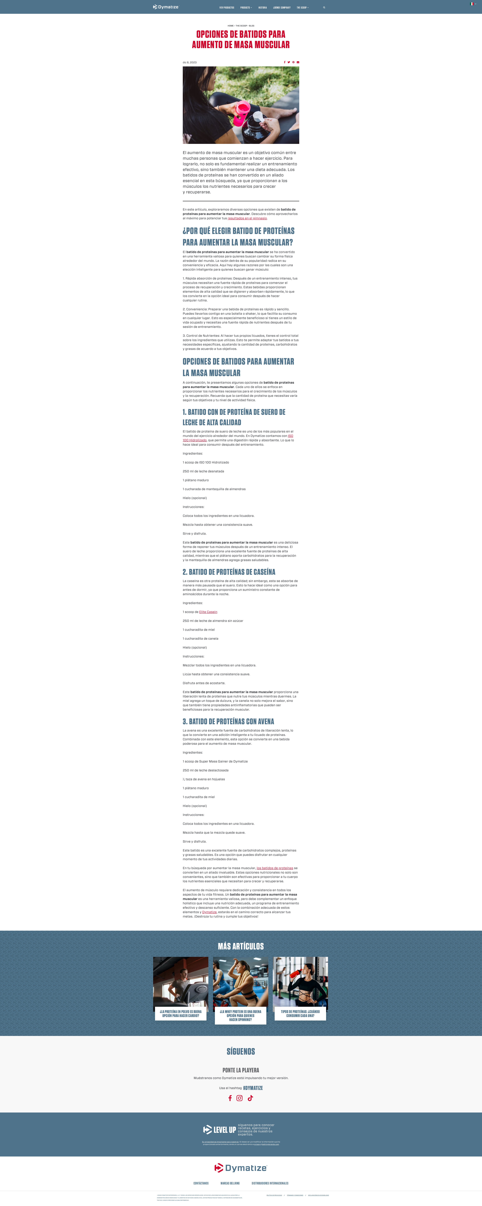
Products (245, 7)
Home (231, 26)
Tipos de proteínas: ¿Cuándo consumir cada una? (300, 1013)
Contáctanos (201, 1183)
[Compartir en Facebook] (284, 62)
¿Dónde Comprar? (282, 7)
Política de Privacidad (274, 1195)
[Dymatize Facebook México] (230, 1098)
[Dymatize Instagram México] (239, 1098)
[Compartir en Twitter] (289, 62)
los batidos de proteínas (275, 868)
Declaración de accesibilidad (318, 1195)
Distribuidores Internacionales (270, 1183)
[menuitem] (473, 4)
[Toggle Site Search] (324, 7)
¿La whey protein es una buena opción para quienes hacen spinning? (240, 1015)
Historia (263, 7)
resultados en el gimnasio (247, 218)
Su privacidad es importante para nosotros (220, 1142)
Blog (251, 26)
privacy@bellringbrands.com (266, 1144)
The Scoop (302, 7)
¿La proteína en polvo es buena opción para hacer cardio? (181, 1013)
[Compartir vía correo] (298, 62)
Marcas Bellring (230, 1183)
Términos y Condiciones (295, 1195)
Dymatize (209, 912)
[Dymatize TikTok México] (250, 1098)
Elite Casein (208, 612)
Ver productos (227, 7)
